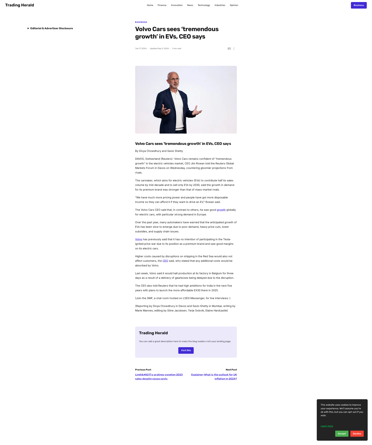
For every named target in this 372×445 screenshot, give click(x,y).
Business (359, 5)
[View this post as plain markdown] (229, 49)
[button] (234, 49)
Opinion (234, 5)
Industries (220, 5)
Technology (204, 5)
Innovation (177, 5)
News (190, 5)
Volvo (138, 239)
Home (150, 5)
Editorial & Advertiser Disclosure (51, 28)
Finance (162, 5)
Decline (357, 433)
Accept (342, 433)
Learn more (327, 426)
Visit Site (186, 350)
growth (221, 209)
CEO (165, 260)
